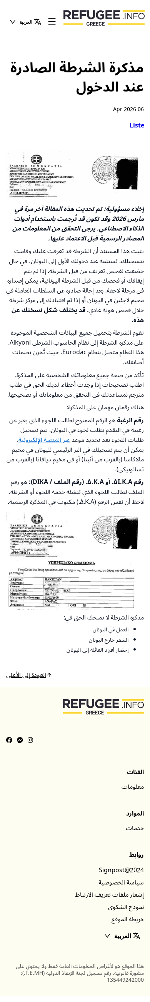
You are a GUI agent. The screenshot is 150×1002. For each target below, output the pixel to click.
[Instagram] (30, 740)
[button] (25, 22)
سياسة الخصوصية (121, 882)
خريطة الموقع (128, 919)
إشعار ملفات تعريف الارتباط (109, 894)
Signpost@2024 (121, 870)
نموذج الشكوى (126, 907)
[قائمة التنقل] (52, 22)
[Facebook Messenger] (20, 740)
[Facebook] (9, 740)
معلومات (133, 787)
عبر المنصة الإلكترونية (44, 439)
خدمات (135, 828)
